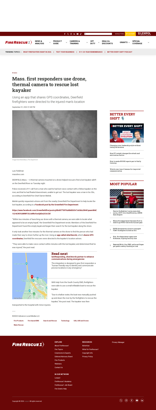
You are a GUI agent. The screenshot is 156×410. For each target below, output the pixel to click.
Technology (65, 321)
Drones (14, 73)
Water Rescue (18, 325)
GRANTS (124, 42)
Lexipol (26, 401)
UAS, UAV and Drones (81, 321)
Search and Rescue (50, 321)
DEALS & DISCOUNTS (107, 42)
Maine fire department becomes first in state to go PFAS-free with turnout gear (128, 222)
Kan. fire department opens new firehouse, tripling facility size (125, 237)
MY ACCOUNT (130, 34)
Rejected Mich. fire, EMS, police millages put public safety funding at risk (128, 245)
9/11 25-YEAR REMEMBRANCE (91, 52)
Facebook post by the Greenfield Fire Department (56, 205)
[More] (50, 42)
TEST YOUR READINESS (65, 52)
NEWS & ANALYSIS (39, 42)
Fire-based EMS (33, 321)
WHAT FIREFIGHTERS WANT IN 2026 (37, 52)
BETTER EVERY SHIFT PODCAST (119, 52)
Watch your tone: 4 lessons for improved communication (125, 170)
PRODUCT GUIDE (57, 42)
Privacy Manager (118, 342)
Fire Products (19, 321)
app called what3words (67, 235)
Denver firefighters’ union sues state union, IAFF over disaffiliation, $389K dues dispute (127, 213)
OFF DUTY (92, 42)
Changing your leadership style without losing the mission (125, 146)
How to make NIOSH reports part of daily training (125, 162)
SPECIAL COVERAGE (137, 42)
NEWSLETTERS (119, 34)
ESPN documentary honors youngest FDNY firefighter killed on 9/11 (127, 229)
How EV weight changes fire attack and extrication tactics (125, 154)
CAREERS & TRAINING (75, 42)
